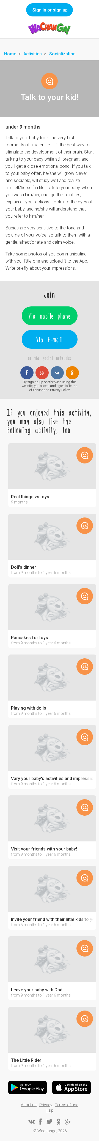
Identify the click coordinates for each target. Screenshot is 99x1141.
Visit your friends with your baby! (44, 849)
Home (10, 53)
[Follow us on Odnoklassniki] (58, 1121)
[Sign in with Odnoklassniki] (72, 372)
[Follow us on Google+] (68, 1121)
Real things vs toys (30, 497)
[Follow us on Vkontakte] (31, 1121)
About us (29, 1105)
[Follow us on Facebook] (40, 1121)
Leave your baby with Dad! (37, 990)
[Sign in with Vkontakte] (57, 372)
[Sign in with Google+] (42, 372)
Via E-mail (49, 339)
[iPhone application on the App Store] (71, 1087)
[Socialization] (49, 81)
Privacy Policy (60, 390)
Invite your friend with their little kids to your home (52, 919)
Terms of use (66, 1105)
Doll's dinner (23, 567)
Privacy (45, 1105)
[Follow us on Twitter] (49, 1121)
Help (49, 1110)
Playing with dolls (28, 708)
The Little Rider (26, 1060)
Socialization (62, 53)
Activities (32, 53)
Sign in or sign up (50, 10)
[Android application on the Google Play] (27, 1087)
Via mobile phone (50, 315)
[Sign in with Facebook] (27, 372)
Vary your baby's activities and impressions (52, 778)
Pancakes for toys (29, 638)
